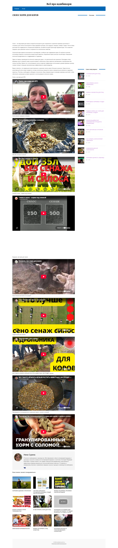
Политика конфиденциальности (59, 543)
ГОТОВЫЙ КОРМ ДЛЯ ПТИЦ (93, 73)
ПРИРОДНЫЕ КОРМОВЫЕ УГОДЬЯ (95, 101)
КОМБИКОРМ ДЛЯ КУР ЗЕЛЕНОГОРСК (92, 149)
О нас (23, 8)
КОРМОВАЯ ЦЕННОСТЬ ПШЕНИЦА (95, 157)
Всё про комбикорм (59, 4)
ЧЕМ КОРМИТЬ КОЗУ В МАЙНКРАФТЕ (92, 83)
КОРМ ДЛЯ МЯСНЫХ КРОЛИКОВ (94, 129)
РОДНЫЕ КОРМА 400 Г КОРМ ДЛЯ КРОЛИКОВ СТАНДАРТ (95, 111)
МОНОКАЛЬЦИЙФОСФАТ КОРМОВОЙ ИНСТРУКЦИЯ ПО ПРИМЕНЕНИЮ (94, 122)
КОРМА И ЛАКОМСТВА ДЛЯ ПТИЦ (95, 92)
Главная (16, 8)
